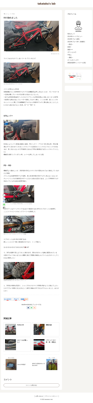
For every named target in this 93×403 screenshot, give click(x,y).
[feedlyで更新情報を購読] (31, 307)
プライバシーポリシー (51, 396)
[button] (4, 208)
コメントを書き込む (31, 385)
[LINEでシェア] (4, 204)
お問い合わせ (39, 396)
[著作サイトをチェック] (28, 307)
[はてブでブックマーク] (4, 201)
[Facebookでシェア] (4, 198)
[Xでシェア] (4, 195)
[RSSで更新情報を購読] (34, 307)
